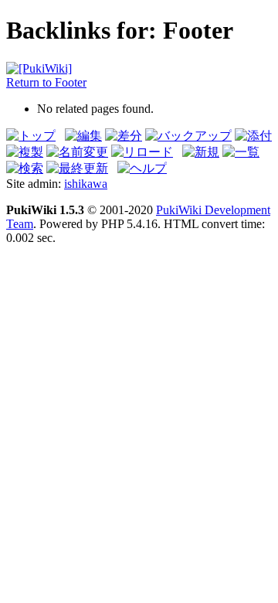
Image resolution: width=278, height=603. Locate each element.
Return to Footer (46, 82)
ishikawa (85, 183)
